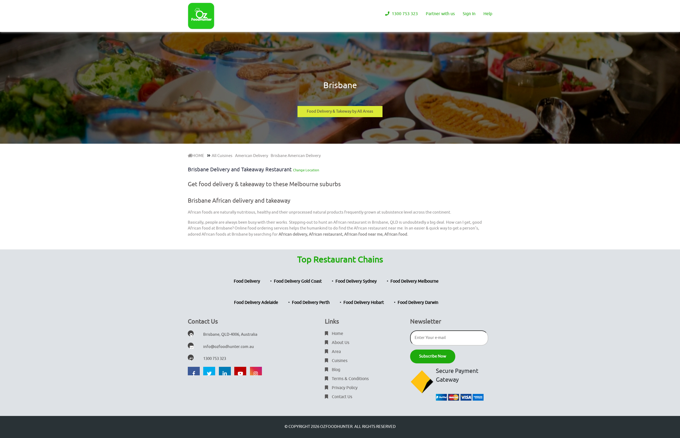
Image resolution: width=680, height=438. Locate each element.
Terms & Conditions (350, 378)
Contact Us (341, 396)
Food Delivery (247, 281)
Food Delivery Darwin (418, 302)
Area (336, 351)
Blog (335, 369)
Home (337, 333)
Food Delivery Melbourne (414, 281)
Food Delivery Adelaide (256, 302)
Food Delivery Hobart (363, 302)
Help (487, 13)
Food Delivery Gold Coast (298, 281)
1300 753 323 (404, 13)
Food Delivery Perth (311, 302)
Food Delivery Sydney (356, 281)
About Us (340, 342)
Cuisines (339, 360)
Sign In (469, 13)
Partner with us (440, 13)
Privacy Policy (344, 387)
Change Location (306, 170)
